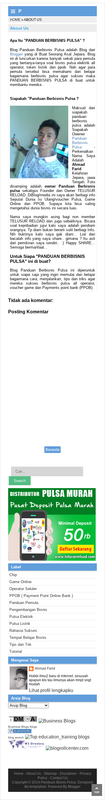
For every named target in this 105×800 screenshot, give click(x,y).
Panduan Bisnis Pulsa (58, 782)
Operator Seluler (23, 589)
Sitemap (50, 774)
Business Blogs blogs (22, 726)
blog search (16, 737)
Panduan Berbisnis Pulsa (80, 142)
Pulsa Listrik (19, 623)
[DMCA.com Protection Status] (22, 720)
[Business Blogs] (57, 720)
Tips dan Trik (20, 644)
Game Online (20, 582)
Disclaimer (68, 774)
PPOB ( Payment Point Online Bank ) (41, 596)
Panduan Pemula (23, 603)
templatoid (37, 787)
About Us (33, 774)
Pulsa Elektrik (21, 616)
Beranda (53, 449)
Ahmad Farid (45, 668)
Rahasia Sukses (23, 630)
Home (15, 20)
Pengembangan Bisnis (28, 609)
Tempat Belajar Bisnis (27, 637)
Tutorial (15, 651)
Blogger (16, 54)
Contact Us (59, 778)
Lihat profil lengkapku (51, 690)
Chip (13, 575)
